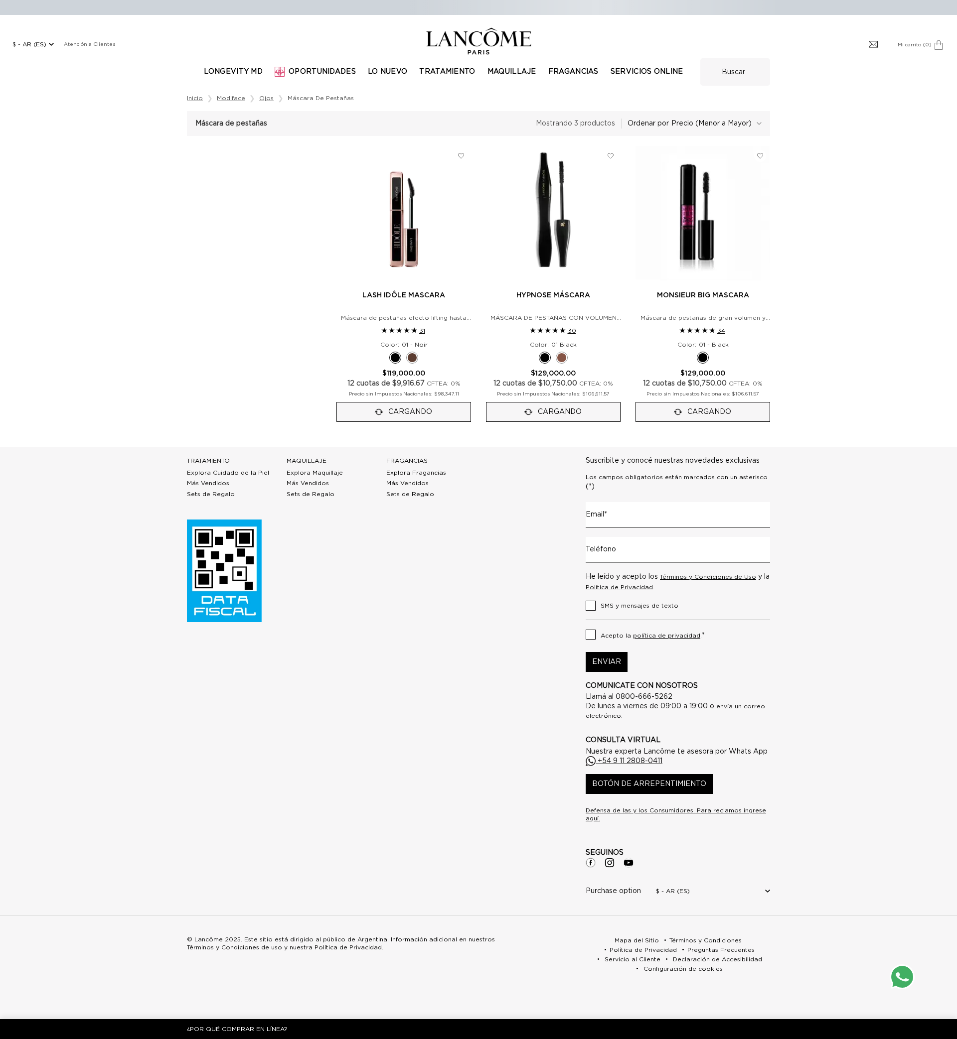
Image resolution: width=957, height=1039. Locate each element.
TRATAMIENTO (208, 461)
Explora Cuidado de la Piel (228, 473)
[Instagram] (610, 863)
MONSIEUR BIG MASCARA (703, 295)
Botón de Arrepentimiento (649, 783)
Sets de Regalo (211, 494)
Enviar (606, 661)
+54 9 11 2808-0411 (629, 761)
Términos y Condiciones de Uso (708, 577)
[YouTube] (629, 863)
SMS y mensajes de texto (639, 606)
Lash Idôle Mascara (403, 295)
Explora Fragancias (416, 473)
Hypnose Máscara (553, 295)
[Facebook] (591, 863)
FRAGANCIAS (407, 461)
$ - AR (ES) (29, 44)
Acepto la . (653, 635)
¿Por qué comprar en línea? (237, 1029)
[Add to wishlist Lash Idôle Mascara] (461, 156)
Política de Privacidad (619, 587)
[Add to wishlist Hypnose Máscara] (611, 156)
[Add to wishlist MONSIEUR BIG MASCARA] (760, 156)
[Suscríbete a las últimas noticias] (873, 45)
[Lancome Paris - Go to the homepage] (478, 41)
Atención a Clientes (89, 44)
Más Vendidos (208, 483)
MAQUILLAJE (306, 461)
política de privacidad (666, 636)
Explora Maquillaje (315, 473)
